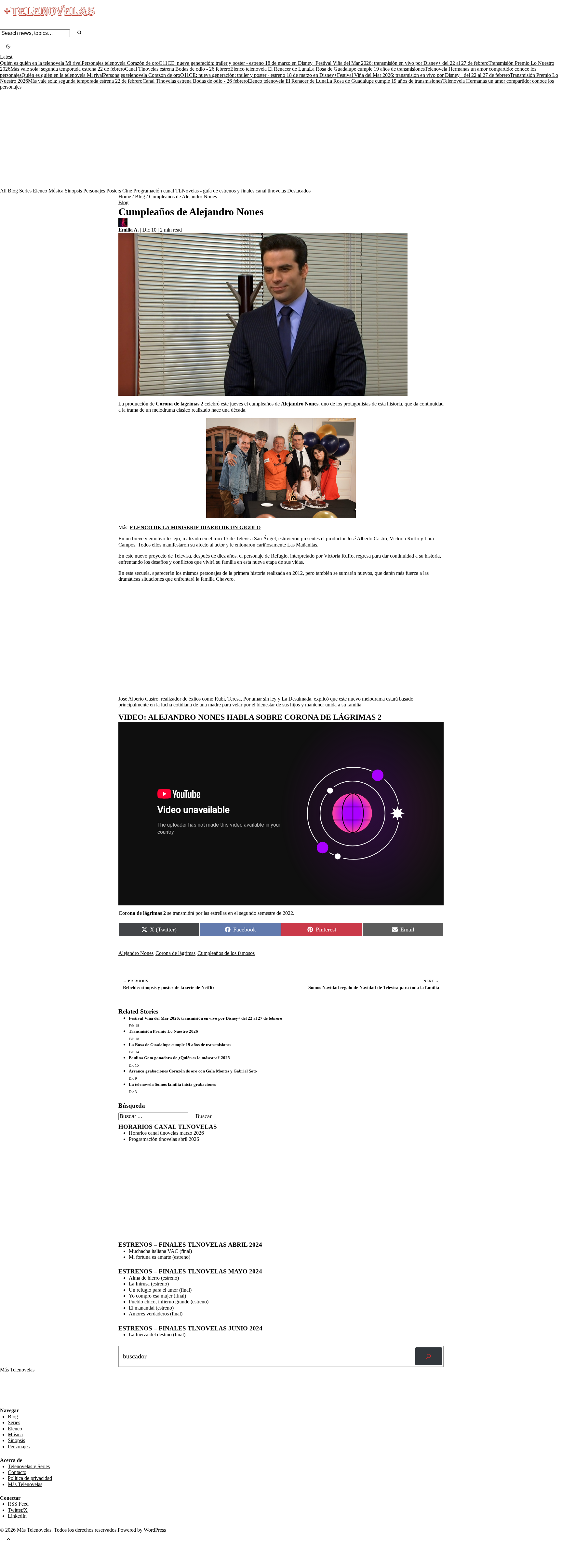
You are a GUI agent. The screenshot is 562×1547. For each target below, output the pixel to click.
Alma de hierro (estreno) (154, 1278)
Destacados (299, 190)
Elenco (40, 190)
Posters (114, 190)
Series (26, 190)
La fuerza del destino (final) (157, 1334)
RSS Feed (13, 1390)
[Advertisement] (281, 139)
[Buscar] (428, 1356)
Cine (127, 190)
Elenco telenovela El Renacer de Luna (269, 69)
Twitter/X (18, 1510)
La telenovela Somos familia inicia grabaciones (172, 1084)
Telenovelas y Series (29, 1466)
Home (124, 196)
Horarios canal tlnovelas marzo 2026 (166, 1133)
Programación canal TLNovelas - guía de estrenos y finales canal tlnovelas (210, 190)
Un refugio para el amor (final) (160, 1290)
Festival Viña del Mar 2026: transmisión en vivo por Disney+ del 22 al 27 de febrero (401, 63)
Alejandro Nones (136, 953)
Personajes (94, 190)
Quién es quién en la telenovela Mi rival (41, 63)
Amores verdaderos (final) (155, 1313)
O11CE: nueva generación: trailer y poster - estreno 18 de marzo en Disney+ (237, 63)
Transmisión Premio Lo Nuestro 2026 (163, 1031)
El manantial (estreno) (151, 1308)
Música (56, 190)
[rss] (5, 1403)
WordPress (155, 1530)
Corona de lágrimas (175, 953)
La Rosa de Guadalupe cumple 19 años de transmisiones (367, 69)
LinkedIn (17, 1516)
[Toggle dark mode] (8, 47)
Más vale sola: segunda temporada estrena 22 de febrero (67, 69)
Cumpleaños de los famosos (226, 953)
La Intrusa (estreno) (149, 1283)
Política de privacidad (30, 1478)
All (4, 190)
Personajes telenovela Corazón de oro (120, 63)
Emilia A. (129, 230)
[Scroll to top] (8, 1540)
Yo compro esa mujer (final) (157, 1296)
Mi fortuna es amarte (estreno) (159, 1257)
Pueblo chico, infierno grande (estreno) (168, 1301)
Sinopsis (74, 190)
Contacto (17, 1472)
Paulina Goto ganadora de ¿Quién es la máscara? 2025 (179, 1057)
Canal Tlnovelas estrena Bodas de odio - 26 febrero (177, 69)
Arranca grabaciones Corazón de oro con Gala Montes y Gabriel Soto (193, 1071)
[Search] (79, 33)
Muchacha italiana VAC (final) (160, 1251)
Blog (13, 190)
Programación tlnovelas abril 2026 (164, 1139)
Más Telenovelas (25, 1484)
